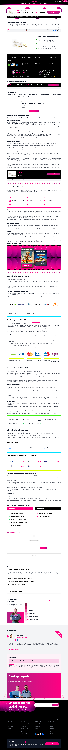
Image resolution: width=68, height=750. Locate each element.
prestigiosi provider (41, 293)
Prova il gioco (26, 265)
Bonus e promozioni (11, 94)
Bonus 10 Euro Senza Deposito (39, 719)
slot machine (17, 211)
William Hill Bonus (21, 172)
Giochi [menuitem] (29, 3)
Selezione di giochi (22, 94)
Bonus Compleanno (37, 726)
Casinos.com (9, 6)
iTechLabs (22, 466)
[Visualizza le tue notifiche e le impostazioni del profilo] (60, 552)
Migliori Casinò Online (24, 721)
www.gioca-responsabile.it (21, 16)
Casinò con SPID (23, 719)
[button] (30, 540)
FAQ (34, 96)
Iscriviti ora (54, 705)
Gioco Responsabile (10, 726)
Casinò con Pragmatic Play (25, 723)
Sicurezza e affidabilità (56, 94)
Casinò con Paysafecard (24, 728)
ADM (23, 461)
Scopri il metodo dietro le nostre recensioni (21, 76)
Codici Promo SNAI (51, 721)
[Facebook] (55, 30)
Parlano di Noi (10, 723)
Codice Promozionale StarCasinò (53, 719)
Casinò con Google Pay (24, 735)
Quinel (57, 461)
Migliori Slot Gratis (51, 728)
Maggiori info (53, 12)
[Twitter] (57, 30)
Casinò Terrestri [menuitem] (35, 3)
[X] (40, 734)
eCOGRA (39, 461)
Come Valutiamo (10, 721)
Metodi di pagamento (44, 94)
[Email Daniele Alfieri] (15, 640)
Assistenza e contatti (12, 96)
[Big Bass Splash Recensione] (27, 257)
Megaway (21, 212)
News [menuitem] (41, 3)
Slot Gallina (20, 217)
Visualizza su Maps (49, 448)
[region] (34, 545)
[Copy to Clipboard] (59, 30)
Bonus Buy (17, 212)
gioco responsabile (24, 403)
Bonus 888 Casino (37, 728)
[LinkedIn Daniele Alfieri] (17, 640)
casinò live (10, 233)
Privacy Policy (14, 745)
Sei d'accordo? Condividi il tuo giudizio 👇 (47, 76)
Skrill (38, 325)
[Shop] (53, 1)
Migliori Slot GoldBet (51, 733)
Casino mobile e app (33, 94)
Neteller (41, 325)
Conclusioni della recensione (24, 96)
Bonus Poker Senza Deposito (39, 721)
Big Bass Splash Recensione (27, 249)
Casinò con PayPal (23, 726)
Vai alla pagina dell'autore (14, 649)
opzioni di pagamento (36, 321)
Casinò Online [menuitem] (23, 3)
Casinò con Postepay (24, 733)
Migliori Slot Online (51, 726)
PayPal (35, 325)
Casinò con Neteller (24, 731)
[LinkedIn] (53, 30)
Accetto (52, 743)
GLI (40, 466)
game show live (18, 240)
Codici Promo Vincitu (51, 723)
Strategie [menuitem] (45, 3)
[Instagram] (38, 734)
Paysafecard (21, 330)
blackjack (11, 226)
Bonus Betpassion (37, 731)
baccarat (15, 226)
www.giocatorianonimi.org (28, 16)
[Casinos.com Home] (34, 1)
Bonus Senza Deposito (38, 723)
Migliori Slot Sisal (50, 731)
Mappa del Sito (10, 728)
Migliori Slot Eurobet (51, 735)
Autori (8, 719)
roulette (37, 225)
